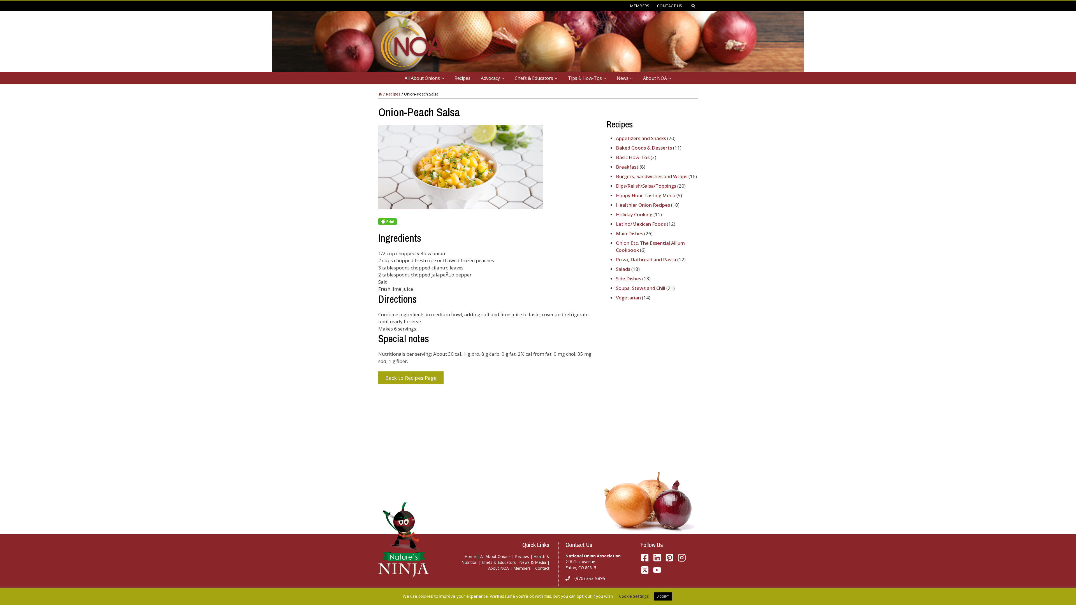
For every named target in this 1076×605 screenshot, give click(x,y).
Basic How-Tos (633, 157)
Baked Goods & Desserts (644, 148)
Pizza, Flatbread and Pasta (646, 259)
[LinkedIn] (657, 557)
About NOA (498, 568)
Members (522, 568)
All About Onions (495, 556)
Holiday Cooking (634, 214)
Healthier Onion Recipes (643, 205)
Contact (542, 568)
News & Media (532, 562)
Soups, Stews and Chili (640, 288)
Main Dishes (629, 233)
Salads (623, 269)
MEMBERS (639, 5)
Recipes (462, 78)
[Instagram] (682, 557)
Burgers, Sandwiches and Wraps (651, 176)
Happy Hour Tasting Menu (645, 195)
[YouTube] (645, 570)
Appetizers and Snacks (641, 138)
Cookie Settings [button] (634, 596)
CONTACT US (669, 5)
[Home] (380, 94)
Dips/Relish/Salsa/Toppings (646, 186)
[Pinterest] (669, 557)
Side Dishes (628, 278)
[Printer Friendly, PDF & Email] (487, 221)
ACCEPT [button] (663, 596)
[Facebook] (645, 557)
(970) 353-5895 (589, 578)
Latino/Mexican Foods (641, 224)
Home (470, 556)
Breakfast (627, 167)
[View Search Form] (693, 5)
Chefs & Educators (499, 562)
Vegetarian (628, 297)
